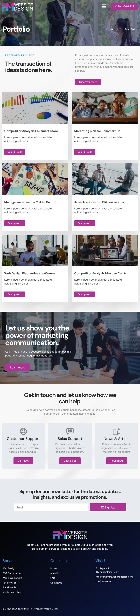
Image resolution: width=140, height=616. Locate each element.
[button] (104, 6)
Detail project (15, 151)
